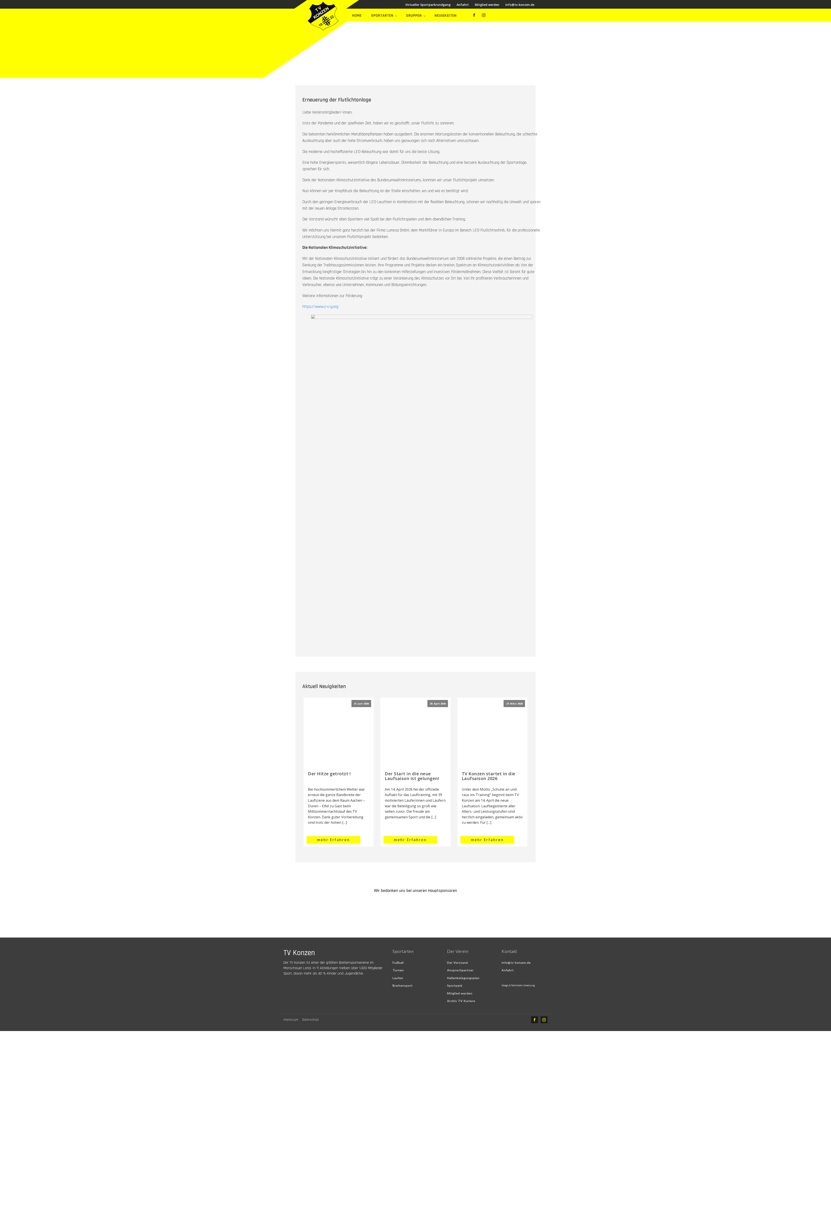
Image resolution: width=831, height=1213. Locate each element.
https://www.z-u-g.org (320, 306)
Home (357, 15)
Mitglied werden (487, 5)
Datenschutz (310, 1020)
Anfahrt (463, 5)
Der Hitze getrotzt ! (329, 774)
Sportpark (454, 985)
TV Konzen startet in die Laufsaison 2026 (488, 776)
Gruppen (414, 15)
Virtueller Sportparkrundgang (428, 5)
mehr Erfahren (333, 839)
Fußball (398, 962)
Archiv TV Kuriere (461, 1000)
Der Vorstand (457, 962)
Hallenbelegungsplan (463, 978)
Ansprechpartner (460, 970)
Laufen (398, 978)
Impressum (290, 1020)
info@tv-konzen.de (519, 5)
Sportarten (382, 15)
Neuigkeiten (446, 15)
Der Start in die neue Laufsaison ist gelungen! (412, 776)
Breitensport (403, 985)
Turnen (398, 970)
